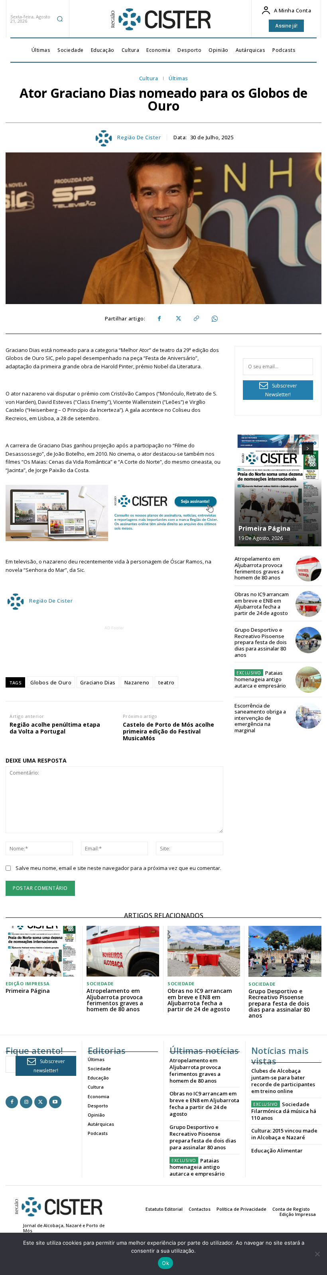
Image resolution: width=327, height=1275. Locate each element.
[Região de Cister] (160, 20)
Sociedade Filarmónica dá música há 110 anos (283, 1111)
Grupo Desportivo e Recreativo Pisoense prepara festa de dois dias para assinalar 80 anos (260, 642)
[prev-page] (293, 449)
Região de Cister (139, 137)
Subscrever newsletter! (49, 1066)
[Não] (317, 1254)
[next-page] (307, 449)
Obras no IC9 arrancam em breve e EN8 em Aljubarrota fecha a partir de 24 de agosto (261, 604)
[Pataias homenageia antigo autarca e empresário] (308, 679)
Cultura (148, 78)
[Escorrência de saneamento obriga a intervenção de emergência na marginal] (308, 716)
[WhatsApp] (214, 319)
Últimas (178, 78)
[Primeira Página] (277, 490)
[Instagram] (26, 1102)
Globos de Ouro (50, 682)
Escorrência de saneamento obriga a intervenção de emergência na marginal (260, 718)
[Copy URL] (196, 319)
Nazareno (137, 682)
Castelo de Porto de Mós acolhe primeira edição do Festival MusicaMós (168, 731)
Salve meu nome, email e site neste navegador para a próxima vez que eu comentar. (118, 868)
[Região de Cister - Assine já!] (114, 513)
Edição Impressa (28, 983)
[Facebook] (159, 319)
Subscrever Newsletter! (281, 390)
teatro (166, 682)
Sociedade (100, 983)
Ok (165, 1263)
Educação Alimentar (277, 1150)
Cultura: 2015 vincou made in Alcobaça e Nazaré (284, 1134)
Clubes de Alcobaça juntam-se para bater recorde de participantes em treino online (283, 1081)
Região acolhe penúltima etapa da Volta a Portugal (55, 728)
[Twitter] (177, 319)
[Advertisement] (150, 650)
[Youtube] (55, 1102)
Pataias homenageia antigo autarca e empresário (260, 679)
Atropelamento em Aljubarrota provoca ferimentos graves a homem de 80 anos (259, 568)
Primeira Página (264, 528)
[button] (60, 19)
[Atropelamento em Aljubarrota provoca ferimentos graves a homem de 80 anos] (308, 568)
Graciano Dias (98, 682)
